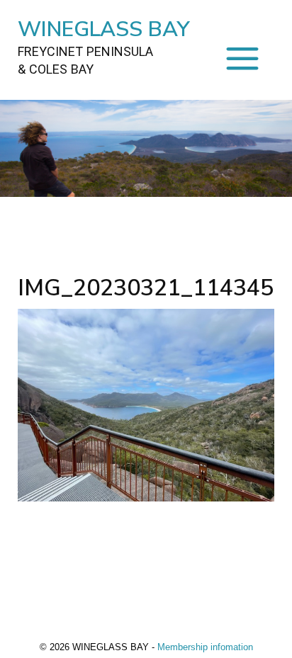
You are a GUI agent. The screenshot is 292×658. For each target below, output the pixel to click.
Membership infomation (205, 647)
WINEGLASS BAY (104, 45)
